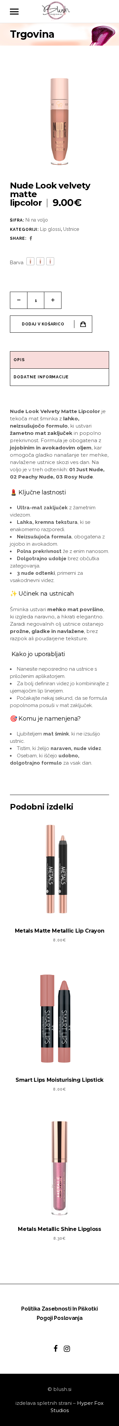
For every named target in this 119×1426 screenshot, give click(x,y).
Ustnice (71, 229)
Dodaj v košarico (43, 324)
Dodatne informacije (41, 377)
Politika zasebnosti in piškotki (59, 1309)
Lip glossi (50, 229)
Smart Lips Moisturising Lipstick (59, 1080)
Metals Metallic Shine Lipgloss (59, 1229)
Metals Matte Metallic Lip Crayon (59, 931)
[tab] (59, 360)
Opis (19, 359)
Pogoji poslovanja (60, 1318)
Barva (16, 263)
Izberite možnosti (52, 960)
